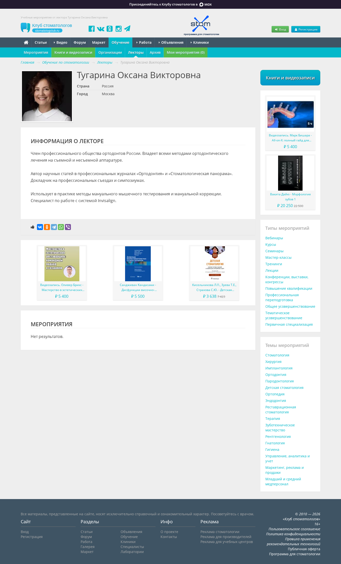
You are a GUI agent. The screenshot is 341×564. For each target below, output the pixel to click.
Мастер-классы (278, 257)
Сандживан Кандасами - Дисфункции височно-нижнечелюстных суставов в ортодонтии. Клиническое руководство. (138, 287)
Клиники (200, 42)
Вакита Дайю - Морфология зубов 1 (290, 196)
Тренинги (273, 264)
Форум (80, 42)
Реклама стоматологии (219, 531)
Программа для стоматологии (294, 554)
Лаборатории (132, 551)
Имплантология (279, 368)
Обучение (120, 42)
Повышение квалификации (288, 288)
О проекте (169, 531)
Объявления (171, 42)
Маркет (98, 42)
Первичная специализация (289, 324)
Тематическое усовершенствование (283, 315)
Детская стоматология (284, 387)
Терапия (272, 418)
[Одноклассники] (47, 227)
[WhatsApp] (61, 227)
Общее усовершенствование (290, 306)
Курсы (270, 244)
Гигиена (272, 449)
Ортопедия (275, 394)
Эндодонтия (275, 400)
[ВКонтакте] (40, 227)
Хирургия (273, 361)
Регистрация (308, 29)
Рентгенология (278, 436)
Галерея (88, 546)
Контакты (169, 536)
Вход (282, 29)
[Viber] (68, 227)
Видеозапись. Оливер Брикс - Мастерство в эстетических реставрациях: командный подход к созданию (61, 287)
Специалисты (132, 546)
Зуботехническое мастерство (280, 427)
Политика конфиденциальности (293, 534)
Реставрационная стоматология (280, 409)
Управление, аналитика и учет (287, 458)
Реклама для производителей (225, 536)
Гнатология (275, 443)
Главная (27, 62)
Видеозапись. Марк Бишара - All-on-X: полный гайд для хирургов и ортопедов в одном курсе (290, 138)
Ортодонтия (275, 374)
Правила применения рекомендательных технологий (293, 541)
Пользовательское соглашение (294, 529)
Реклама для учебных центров (226, 541)
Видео (61, 42)
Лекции (271, 270)
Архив (155, 52)
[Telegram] (54, 227)
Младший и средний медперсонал (283, 481)
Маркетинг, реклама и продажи (284, 470)
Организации (110, 52)
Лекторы (136, 52)
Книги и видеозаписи (73, 52)
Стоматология (277, 355)
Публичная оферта (304, 549)
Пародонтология (279, 381)
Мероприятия (36, 52)
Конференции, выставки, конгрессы (286, 279)
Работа (145, 42)
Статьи (41, 42)
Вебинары (274, 238)
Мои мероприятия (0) (185, 52)
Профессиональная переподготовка (282, 297)
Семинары (274, 251)
